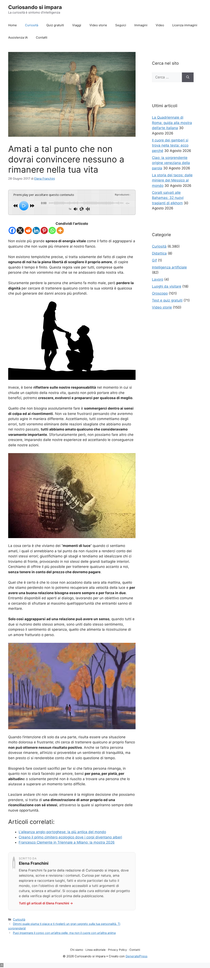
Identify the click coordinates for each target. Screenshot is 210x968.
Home (12, 25)
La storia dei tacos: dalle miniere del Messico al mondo (172, 180)
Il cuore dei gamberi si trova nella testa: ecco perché (170, 145)
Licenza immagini (184, 25)
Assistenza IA (18, 37)
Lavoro (157, 279)
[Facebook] (12, 230)
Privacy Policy (117, 949)
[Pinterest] (44, 230)
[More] (60, 230)
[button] (1, 965)
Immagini (140, 25)
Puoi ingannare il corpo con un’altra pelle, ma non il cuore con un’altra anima (64, 933)
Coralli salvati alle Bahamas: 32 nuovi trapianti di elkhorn (168, 198)
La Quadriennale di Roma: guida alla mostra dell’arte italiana (172, 122)
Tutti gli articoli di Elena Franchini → (46, 903)
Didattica (159, 253)
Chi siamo (76, 949)
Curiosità (31, 25)
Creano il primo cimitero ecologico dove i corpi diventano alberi (70, 837)
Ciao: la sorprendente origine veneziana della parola (171, 163)
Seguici (120, 25)
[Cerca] (188, 77)
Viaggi (76, 25)
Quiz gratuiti (55, 25)
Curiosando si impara (35, 7)
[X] (20, 230)
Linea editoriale (96, 949)
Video (160, 25)
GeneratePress (136, 956)
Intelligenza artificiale (169, 267)
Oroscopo (160, 293)
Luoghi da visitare (166, 286)
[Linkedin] (36, 230)
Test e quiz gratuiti (167, 300)
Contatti (41, 37)
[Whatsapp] (52, 230)
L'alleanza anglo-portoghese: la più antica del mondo (62, 832)
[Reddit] (28, 230)
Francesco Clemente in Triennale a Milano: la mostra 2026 (67, 842)
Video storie (98, 25)
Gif (154, 260)
